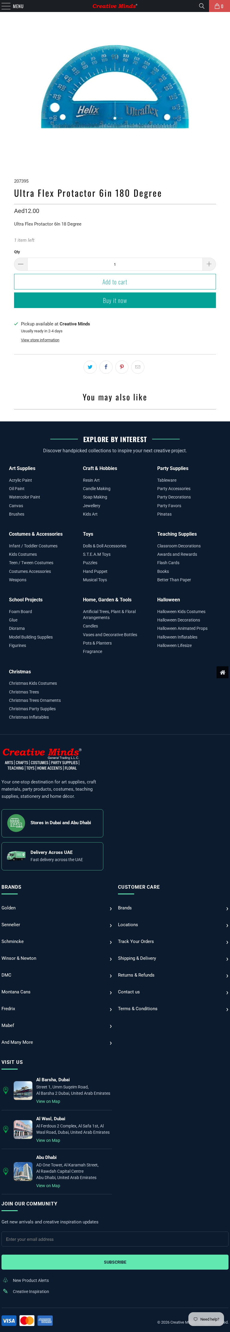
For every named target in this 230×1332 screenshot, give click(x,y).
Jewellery (91, 505)
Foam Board (20, 611)
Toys (88, 534)
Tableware (166, 480)
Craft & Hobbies (100, 468)
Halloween (168, 600)
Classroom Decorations (179, 545)
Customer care (139, 887)
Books (163, 571)
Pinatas (164, 514)
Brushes (16, 514)
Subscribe (115, 1262)
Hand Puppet (95, 571)
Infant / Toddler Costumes (33, 545)
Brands (11, 887)
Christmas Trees (24, 692)
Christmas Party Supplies (32, 708)
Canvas (16, 505)
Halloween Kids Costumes (181, 611)
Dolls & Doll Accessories (104, 545)
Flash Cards (168, 562)
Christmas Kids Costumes (33, 683)
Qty (17, 252)
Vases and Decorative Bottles (110, 634)
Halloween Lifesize (174, 645)
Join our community (29, 1204)
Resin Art (91, 480)
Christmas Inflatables (29, 717)
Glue (13, 620)
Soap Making (95, 497)
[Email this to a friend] (137, 367)
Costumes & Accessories (36, 534)
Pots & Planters (97, 643)
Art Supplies (22, 468)
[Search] (202, 6)
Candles (90, 626)
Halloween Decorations (178, 620)
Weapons (17, 579)
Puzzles (90, 562)
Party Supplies (172, 468)
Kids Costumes (23, 554)
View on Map (48, 1101)
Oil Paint (17, 488)
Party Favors (169, 505)
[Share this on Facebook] (106, 367)
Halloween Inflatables (177, 637)
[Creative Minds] (115, 6)
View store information (40, 340)
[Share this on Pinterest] (121, 367)
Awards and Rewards (177, 554)
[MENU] (3, 6)
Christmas (20, 672)
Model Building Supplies (31, 637)
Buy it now (115, 300)
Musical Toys (95, 579)
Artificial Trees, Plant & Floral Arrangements (109, 614)
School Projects (26, 600)
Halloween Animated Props (182, 628)
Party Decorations (174, 497)
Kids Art (90, 514)
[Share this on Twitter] (90, 367)
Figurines (17, 645)
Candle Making (97, 488)
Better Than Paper (174, 579)
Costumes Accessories (30, 571)
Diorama (17, 628)
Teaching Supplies (177, 534)
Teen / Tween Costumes (31, 562)
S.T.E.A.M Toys (97, 554)
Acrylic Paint (20, 480)
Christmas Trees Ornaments (35, 700)
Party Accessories (173, 488)
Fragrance (92, 651)
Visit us (12, 1062)
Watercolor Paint (24, 497)
